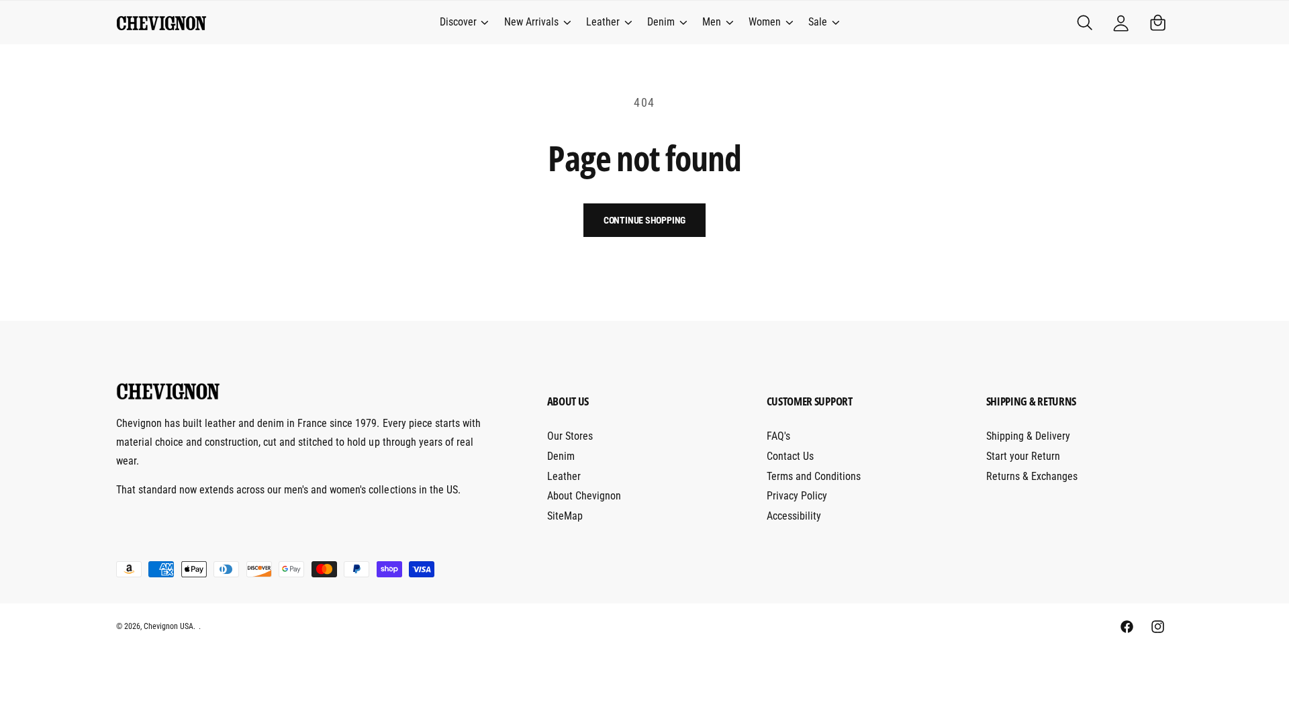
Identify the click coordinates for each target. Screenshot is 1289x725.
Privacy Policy (797, 495)
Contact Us (790, 456)
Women (765, 21)
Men (711, 21)
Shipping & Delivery (1028, 436)
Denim (661, 21)
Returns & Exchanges (1032, 476)
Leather (603, 21)
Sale (817, 21)
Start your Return (1023, 456)
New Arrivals (531, 21)
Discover (458, 21)
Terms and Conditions (814, 476)
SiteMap (565, 516)
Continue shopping (645, 220)
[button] (463, 23)
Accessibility (794, 516)
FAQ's (778, 436)
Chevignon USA (168, 626)
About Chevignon (584, 495)
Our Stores (570, 436)
